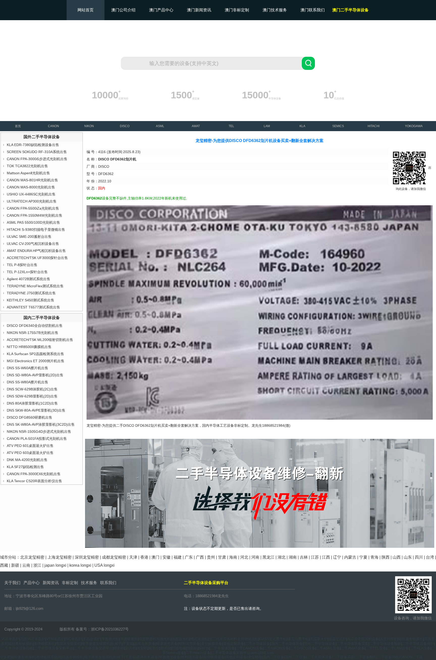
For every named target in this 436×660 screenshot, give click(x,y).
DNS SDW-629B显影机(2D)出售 (32, 396)
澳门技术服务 (275, 10)
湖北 (282, 557)
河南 (255, 557)
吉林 (304, 557)
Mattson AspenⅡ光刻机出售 (28, 173)
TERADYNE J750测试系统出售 (31, 293)
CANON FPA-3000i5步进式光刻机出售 (37, 159)
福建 (178, 557)
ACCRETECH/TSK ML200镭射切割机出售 (40, 340)
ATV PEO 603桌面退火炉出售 (30, 453)
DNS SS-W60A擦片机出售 (27, 368)
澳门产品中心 (161, 10)
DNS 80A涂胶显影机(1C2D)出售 (32, 403)
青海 (374, 557)
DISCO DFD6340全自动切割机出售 (35, 326)
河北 (244, 557)
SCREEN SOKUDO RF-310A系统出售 (37, 152)
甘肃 (222, 557)
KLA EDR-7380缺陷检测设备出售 (33, 145)
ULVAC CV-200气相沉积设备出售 (33, 244)
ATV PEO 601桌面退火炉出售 (30, 446)
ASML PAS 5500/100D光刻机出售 (33, 222)
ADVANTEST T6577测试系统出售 (33, 307)
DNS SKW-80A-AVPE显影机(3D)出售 (36, 410)
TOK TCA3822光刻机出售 (27, 166)
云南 (26, 565)
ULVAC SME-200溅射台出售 (29, 237)
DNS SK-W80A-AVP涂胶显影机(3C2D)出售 (41, 424)
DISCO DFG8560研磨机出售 (29, 417)
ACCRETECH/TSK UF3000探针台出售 (37, 258)
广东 (189, 557)
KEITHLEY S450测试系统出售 (30, 300)
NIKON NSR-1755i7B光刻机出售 (32, 333)
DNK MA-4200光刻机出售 (27, 460)
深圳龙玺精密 (87, 557)
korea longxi (80, 565)
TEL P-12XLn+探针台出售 (27, 272)
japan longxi (55, 565)
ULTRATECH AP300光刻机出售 (32, 201)
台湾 (430, 557)
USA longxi (104, 565)
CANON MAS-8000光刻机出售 (31, 187)
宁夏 (363, 557)
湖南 (293, 557)
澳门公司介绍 (123, 10)
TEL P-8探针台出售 (22, 265)
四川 (419, 557)
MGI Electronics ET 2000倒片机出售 (35, 361)
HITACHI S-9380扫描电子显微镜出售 (36, 229)
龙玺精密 (51, 629)
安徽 (166, 557)
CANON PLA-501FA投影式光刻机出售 (37, 439)
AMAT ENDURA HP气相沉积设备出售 (36, 251)
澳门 (155, 557)
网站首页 (85, 10)
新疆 (15, 565)
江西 (326, 557)
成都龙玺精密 (114, 557)
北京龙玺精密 (32, 557)
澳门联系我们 (313, 10)
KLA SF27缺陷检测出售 (25, 467)
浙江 (37, 565)
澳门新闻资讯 (199, 10)
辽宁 (337, 557)
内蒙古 (350, 557)
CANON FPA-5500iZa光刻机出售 (33, 208)
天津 (133, 557)
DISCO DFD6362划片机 (142, 425)
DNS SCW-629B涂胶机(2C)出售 (32, 389)
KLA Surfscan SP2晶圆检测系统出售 (35, 354)
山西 (397, 557)
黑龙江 (268, 557)
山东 (408, 557)
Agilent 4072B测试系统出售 (28, 279)
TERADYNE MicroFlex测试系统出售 (35, 286)
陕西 (386, 557)
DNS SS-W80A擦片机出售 (27, 382)
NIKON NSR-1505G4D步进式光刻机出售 (39, 431)
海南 (233, 557)
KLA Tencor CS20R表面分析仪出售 (34, 481)
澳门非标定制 (237, 10)
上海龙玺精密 (59, 557)
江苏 (315, 557)
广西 (200, 557)
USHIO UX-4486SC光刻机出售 (31, 194)
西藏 (4, 565)
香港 (144, 557)
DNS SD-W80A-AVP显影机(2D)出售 (35, 375)
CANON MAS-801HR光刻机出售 (32, 180)
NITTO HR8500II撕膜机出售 (29, 347)
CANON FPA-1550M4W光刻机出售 (34, 215)
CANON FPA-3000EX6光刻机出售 (34, 474)
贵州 (211, 557)
